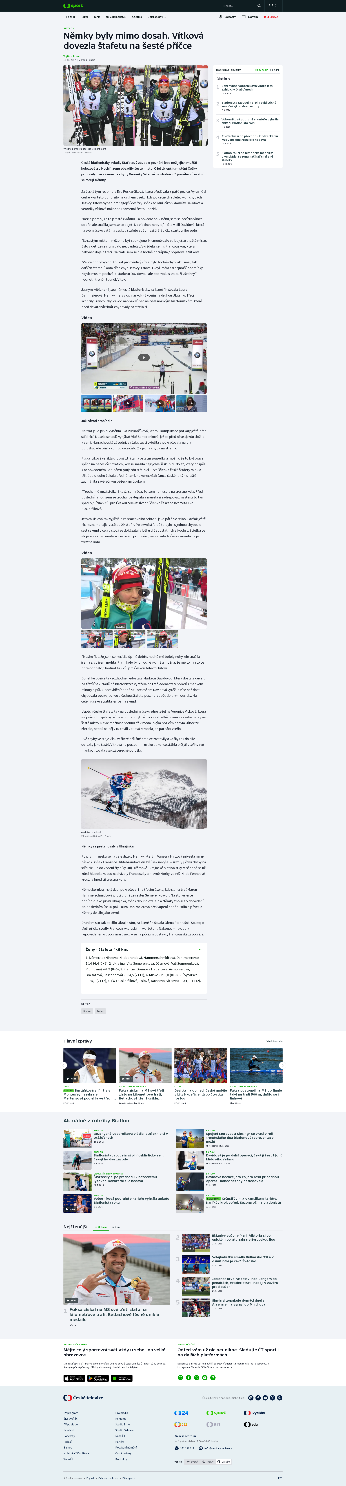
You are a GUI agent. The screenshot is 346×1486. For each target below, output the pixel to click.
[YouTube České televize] (265, 1398)
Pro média (121, 1413)
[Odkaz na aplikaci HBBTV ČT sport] (122, 1378)
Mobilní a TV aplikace (76, 1453)
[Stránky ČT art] (213, 1425)
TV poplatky (70, 1424)
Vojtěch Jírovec (72, 56)
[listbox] (208, 1462)
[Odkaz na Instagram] (180, 1378)
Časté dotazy (123, 1453)
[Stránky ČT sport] (216, 1414)
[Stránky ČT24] (181, 1414)
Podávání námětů (126, 1447)
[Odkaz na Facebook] (189, 1378)
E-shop (67, 1447)
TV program (70, 1413)
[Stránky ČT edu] (251, 1425)
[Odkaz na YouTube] (205, 1378)
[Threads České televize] (280, 1398)
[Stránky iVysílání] (254, 1414)
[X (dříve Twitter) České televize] (272, 1398)
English (90, 1478)
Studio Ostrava (124, 1430)
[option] (192, 1461)
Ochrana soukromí (108, 1478)
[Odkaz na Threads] (213, 1378)
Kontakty (121, 1459)
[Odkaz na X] (197, 1378)
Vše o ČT (68, 1459)
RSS (280, 1478)
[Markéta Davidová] (144, 794)
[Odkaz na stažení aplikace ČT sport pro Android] (98, 1378)
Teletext (68, 1430)
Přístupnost (129, 1478)
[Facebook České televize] (258, 1398)
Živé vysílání (70, 1418)
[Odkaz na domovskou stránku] (78, 6)
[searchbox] (238, 6)
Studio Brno (122, 1424)
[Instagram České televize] (251, 1398)
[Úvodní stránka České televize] (83, 1398)
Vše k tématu (275, 1041)
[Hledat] (259, 6)
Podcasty (69, 1436)
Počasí (67, 1441)
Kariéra (119, 1441)
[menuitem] (70, 17)
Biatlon (68, 28)
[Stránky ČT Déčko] (180, 1425)
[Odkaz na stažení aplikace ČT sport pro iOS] (74, 1378)
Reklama (120, 1418)
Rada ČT (120, 1436)
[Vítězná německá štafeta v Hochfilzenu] (135, 105)
